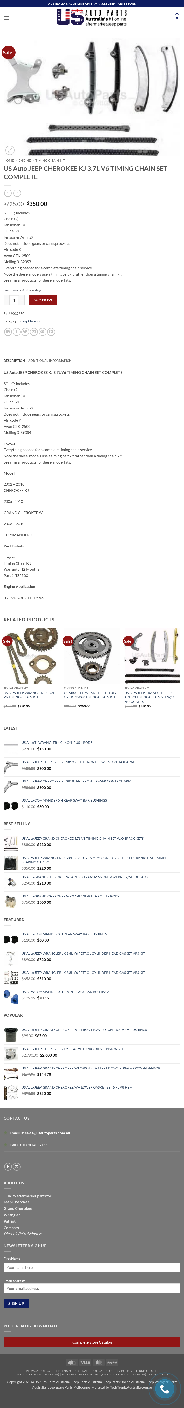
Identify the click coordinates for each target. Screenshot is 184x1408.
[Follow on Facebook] (8, 1167)
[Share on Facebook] (17, 332)
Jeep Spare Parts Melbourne (68, 1387)
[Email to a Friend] (34, 332)
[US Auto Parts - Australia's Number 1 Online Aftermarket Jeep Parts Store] (92, 18)
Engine (24, 160)
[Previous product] (17, 193)
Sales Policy (92, 1371)
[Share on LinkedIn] (51, 332)
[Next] (180, 672)
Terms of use (146, 1371)
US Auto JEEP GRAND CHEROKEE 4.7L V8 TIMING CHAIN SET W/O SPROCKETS (151, 697)
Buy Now (42, 300)
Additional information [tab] (50, 360)
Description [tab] (14, 360)
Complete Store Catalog (92, 1342)
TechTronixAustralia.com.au (131, 1387)
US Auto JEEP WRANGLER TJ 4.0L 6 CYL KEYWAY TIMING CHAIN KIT (90, 695)
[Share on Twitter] (25, 332)
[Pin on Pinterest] (42, 332)
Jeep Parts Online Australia (124, 1382)
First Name (12, 1258)
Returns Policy (67, 1371)
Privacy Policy (38, 1371)
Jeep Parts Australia (87, 1382)
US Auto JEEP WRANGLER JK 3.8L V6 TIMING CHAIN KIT (29, 695)
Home (9, 160)
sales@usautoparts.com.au (47, 1133)
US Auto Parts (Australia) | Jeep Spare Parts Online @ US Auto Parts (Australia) (81, 1374)
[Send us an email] (17, 1167)
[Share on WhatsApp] (8, 332)
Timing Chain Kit (50, 160)
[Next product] (8, 193)
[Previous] (3, 672)
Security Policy (119, 1371)
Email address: (14, 1281)
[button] (6, 18)
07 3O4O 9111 (35, 1145)
